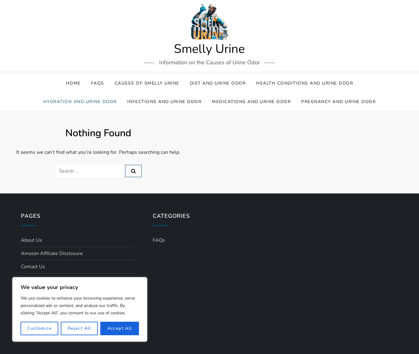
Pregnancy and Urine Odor (338, 102)
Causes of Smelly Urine (147, 83)
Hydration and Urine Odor (80, 102)
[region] (79, 309)
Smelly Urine (209, 49)
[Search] (133, 171)
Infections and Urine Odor (164, 102)
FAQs (97, 83)
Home (73, 83)
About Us (31, 240)
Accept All (119, 328)
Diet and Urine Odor (218, 83)
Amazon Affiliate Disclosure (52, 253)
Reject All (79, 328)
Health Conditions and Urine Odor (304, 83)
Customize (39, 328)
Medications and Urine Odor (251, 102)
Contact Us (33, 266)
